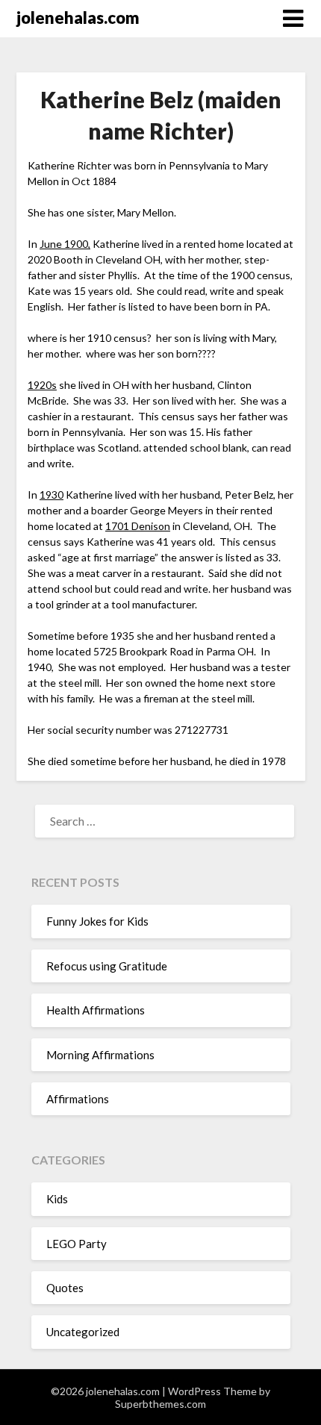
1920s (42, 384)
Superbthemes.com (160, 1403)
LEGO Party (76, 1243)
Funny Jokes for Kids (97, 921)
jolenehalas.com (78, 17)
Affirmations (77, 1099)
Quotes (65, 1287)
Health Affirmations (95, 1010)
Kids (57, 1199)
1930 (51, 494)
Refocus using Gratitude (106, 966)
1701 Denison (137, 526)
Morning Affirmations (100, 1054)
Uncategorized (82, 1331)
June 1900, (65, 243)
